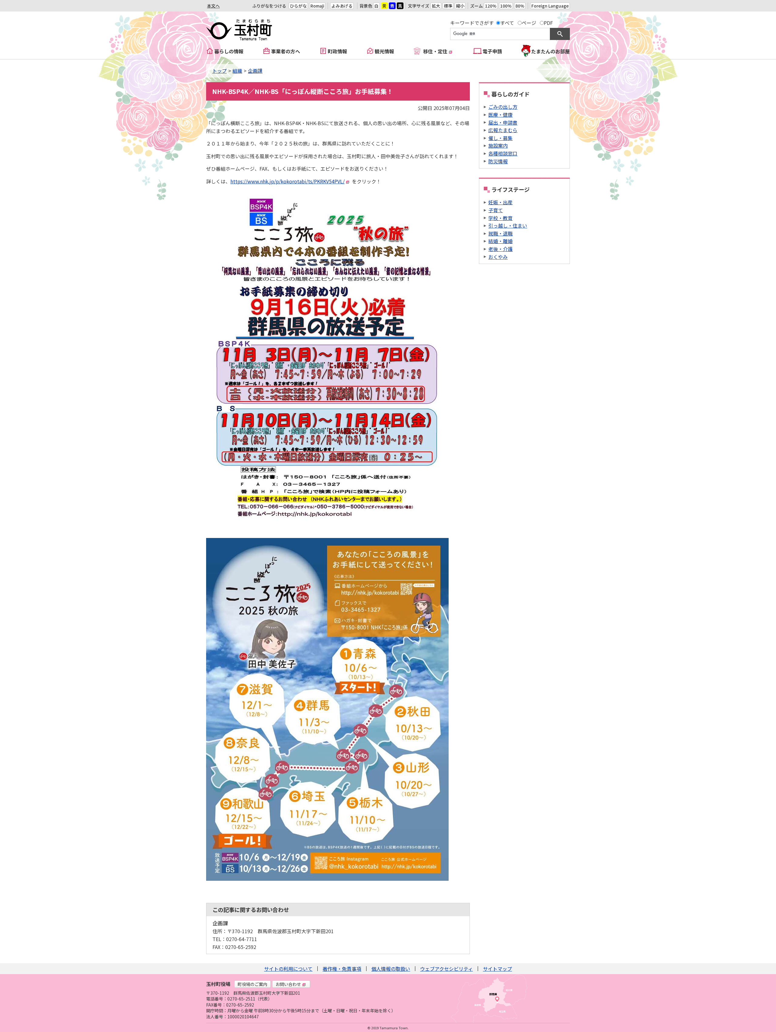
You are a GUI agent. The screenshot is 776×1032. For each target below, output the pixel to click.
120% (491, 6)
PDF (548, 22)
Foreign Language (550, 6)
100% (506, 6)
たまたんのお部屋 (550, 51)
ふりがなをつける (269, 6)
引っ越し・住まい (507, 225)
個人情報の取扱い (390, 968)
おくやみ (498, 256)
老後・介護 (500, 248)
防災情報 (498, 161)
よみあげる (342, 6)
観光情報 (384, 51)
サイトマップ (497, 968)
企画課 (255, 70)
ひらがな (298, 6)
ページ (529, 22)
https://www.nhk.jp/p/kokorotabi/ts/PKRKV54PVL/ (287, 181)
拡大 (436, 6)
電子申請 (492, 51)
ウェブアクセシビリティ (446, 968)
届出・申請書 (502, 122)
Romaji (317, 6)
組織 (237, 70)
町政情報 (337, 51)
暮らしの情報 (228, 51)
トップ (219, 70)
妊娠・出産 (500, 202)
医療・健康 (500, 114)
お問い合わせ (288, 984)
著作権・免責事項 (342, 968)
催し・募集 (500, 138)
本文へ (213, 6)
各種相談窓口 (502, 153)
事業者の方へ (285, 51)
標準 (448, 6)
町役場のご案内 (252, 984)
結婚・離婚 (500, 241)
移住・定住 (435, 51)
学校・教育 (500, 218)
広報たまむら (502, 130)
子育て (495, 210)
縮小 (460, 6)
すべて (507, 22)
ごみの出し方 (502, 106)
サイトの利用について (288, 968)
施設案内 (498, 145)
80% (519, 6)
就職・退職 (500, 233)
